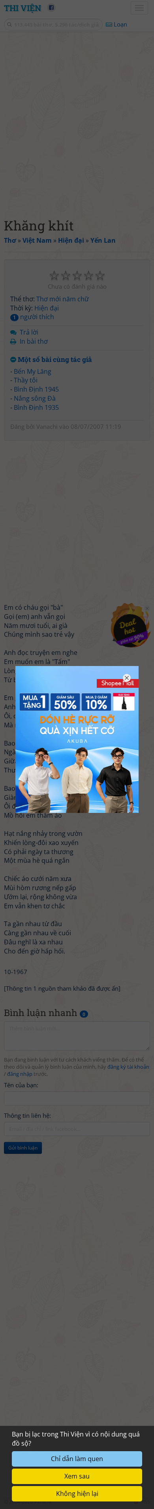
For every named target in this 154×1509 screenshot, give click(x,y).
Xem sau (77, 1476)
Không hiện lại (77, 1493)
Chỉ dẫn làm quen (77, 1458)
